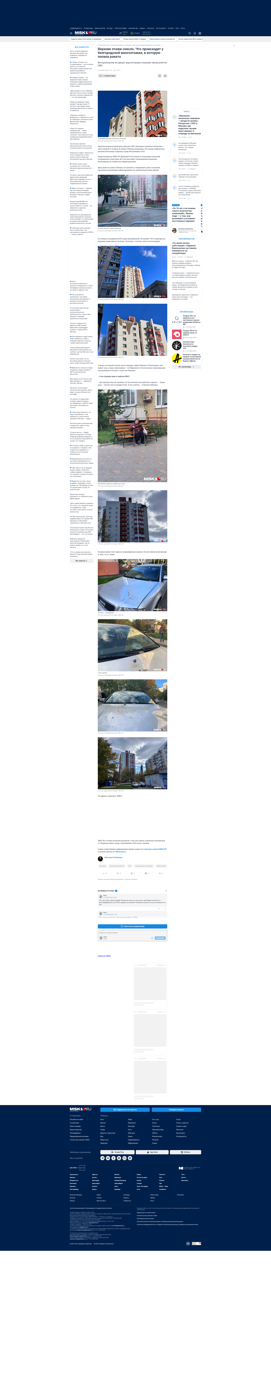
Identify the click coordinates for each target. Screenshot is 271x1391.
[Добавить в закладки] (160, 76)
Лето (130, 991)
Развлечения (157, 997)
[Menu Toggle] (71, 33)
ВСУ (130, 866)
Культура (131, 987)
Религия (155, 1001)
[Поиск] (189, 33)
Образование (133, 1004)
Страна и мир (181, 987)
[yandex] (130, 1019)
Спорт (178, 980)
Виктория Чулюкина (113, 857)
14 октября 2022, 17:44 (105, 70)
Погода (110, 28)
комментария (108, 76)
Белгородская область (117, 866)
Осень (154, 984)
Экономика (180, 994)
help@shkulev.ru (83, 1088)
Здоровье (104, 1004)
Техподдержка (75, 994)
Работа (154, 994)
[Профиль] (199, 33)
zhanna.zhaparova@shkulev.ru (79, 1097)
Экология (179, 991)
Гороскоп (150, 28)
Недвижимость (76, 28)
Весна (102, 987)
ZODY (177, 28)
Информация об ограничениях (146, 1073)
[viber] (124, 1019)
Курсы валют (161, 28)
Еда (101, 997)
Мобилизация (161, 866)
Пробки (171, 28)
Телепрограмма (120, 28)
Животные (104, 1001)
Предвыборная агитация (79, 997)
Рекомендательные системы (145, 1079)
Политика (156, 987)
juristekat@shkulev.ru (118, 1086)
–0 (165, 908)
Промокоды (88, 28)
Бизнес (103, 984)
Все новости (82, 47)
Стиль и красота (182, 984)
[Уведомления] (194, 33)
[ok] (113, 1019)
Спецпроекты (181, 997)
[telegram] (102, 1019)
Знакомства (133, 28)
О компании (74, 984)
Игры (183, 28)
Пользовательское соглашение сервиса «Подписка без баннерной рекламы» (160, 1082)
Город (102, 991)
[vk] (108, 1019)
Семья (154, 1004)
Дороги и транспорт (107, 994)
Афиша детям (100, 28)
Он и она (155, 980)
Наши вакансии (76, 991)
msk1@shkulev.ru (93, 1084)
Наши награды (75, 987)
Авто (102, 980)
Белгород (103, 866)
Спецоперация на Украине (143, 866)
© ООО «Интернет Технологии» (104, 1105)
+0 (159, 908)
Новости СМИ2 (104, 956)
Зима (130, 980)
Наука (130, 997)
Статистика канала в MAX (79, 1001)
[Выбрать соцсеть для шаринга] (165, 76)
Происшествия (157, 991)
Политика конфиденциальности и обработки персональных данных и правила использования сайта (167, 1085)
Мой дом (131, 994)
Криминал (132, 984)
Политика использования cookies (147, 1076)
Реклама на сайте (76, 980)
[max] (119, 1019)
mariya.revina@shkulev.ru (84, 1091)
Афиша (142, 28)
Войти (105, 939)
